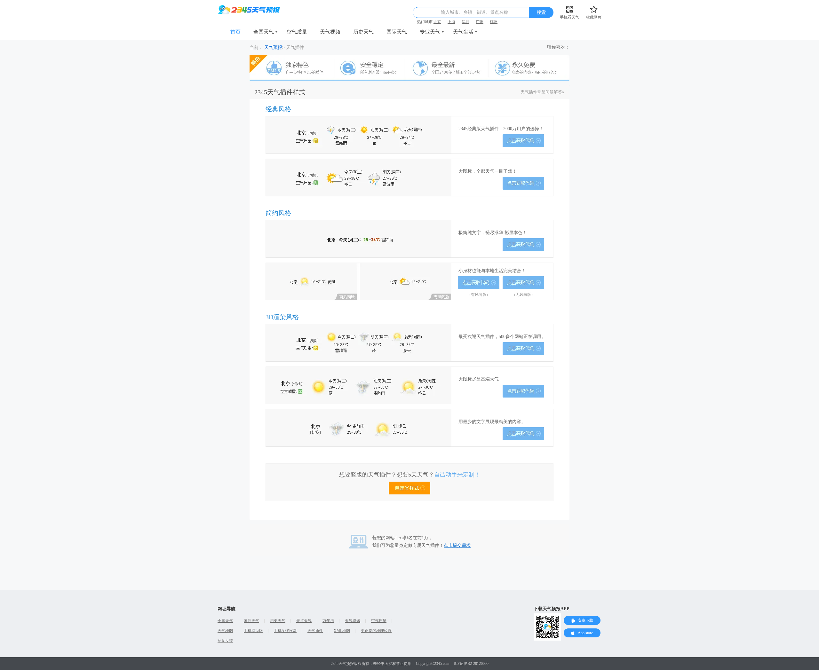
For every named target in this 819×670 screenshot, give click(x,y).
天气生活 (463, 32)
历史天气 (363, 32)
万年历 (328, 621)
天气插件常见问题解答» (542, 92)
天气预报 (273, 47)
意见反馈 (225, 640)
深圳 (465, 22)
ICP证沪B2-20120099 (471, 663)
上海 (451, 22)
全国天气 (263, 32)
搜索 (541, 12)
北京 (437, 22)
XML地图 (342, 630)
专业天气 (430, 32)
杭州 (493, 22)
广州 (479, 22)
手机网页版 (253, 630)
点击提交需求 (457, 545)
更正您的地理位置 (376, 630)
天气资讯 (352, 621)
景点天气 (304, 621)
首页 (235, 32)
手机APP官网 (285, 630)
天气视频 (330, 32)
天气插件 (315, 630)
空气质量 (297, 32)
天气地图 (225, 630)
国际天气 (396, 32)
